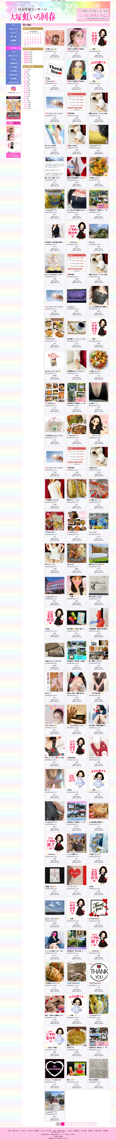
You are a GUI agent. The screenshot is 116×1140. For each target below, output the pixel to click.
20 (35, 41)
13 (35, 39)
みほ (25, 71)
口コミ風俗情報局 (13, 156)
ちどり (26, 104)
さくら (26, 102)
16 (25, 41)
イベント (13, 44)
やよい (26, 108)
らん (25, 96)
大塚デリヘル (13, 154)
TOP (13, 25)
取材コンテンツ (13, 55)
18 (30, 41)
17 (27, 41)
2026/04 (26, 60)
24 (27, 43)
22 (40, 41)
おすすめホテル (13, 82)
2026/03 (26, 62)
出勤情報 (13, 40)
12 (33, 39)
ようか (26, 94)
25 (30, 43)
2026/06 (26, 56)
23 (25, 43)
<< (29, 31)
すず (25, 74)
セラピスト (13, 33)
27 (35, 43)
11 (30, 39)
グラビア (13, 59)
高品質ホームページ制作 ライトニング (58, 1138)
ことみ (26, 80)
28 (38, 43)
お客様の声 (13, 63)
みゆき (26, 92)
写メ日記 (13, 48)
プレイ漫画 (13, 67)
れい (25, 78)
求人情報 (13, 78)
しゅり (26, 106)
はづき (26, 90)
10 (27, 39)
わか (25, 98)
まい (25, 100)
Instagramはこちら (13, 92)
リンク (62, 1132)
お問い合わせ (13, 75)
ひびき (26, 84)
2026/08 (26, 52)
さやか (26, 88)
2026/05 (26, 58)
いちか (26, 69)
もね (25, 86)
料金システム (13, 29)
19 (33, 41)
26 (33, 43)
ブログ (13, 52)
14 (38, 39)
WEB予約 (13, 71)
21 (38, 41)
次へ (95, 1124)
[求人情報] (13, 119)
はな (25, 82)
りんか (26, 76)
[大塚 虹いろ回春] (58, 11)
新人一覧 (13, 36)
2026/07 (26, 54)
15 (40, 39)
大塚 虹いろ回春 (59, 1136)
